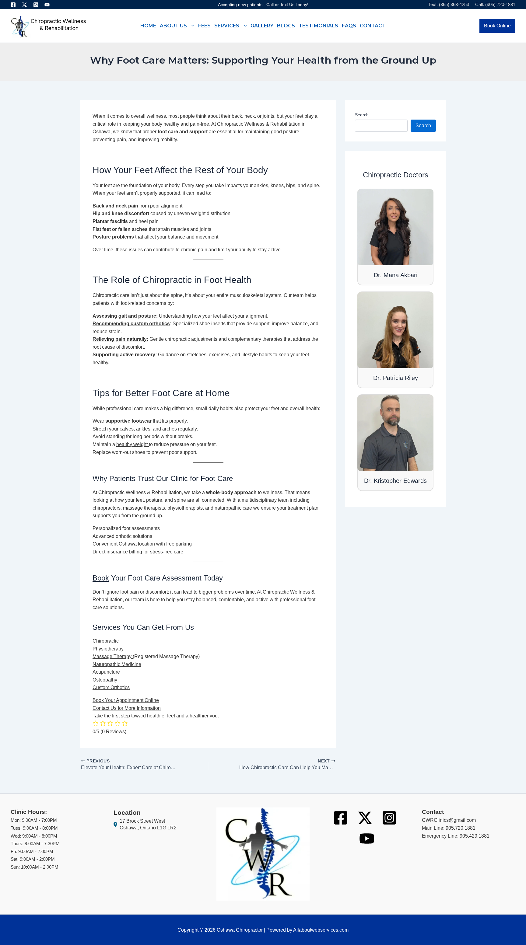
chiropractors (107, 508)
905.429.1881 (474, 836)
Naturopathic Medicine (117, 664)
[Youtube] (47, 4)
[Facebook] (13, 4)
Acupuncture (106, 672)
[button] (191, 25)
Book (101, 578)
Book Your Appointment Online (126, 700)
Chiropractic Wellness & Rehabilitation (258, 124)
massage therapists (144, 508)
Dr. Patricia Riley (395, 378)
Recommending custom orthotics (131, 323)
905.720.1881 (460, 828)
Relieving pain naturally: (120, 339)
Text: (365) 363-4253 (448, 4)
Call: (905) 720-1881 (495, 4)
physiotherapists (185, 508)
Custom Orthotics (111, 687)
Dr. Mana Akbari (395, 275)
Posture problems (113, 236)
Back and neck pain (115, 205)
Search (362, 114)
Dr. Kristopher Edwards (395, 480)
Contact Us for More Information (127, 708)
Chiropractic (106, 640)
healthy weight (132, 444)
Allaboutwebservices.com (321, 930)
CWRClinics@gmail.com (449, 820)
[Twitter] (24, 4)
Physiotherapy (108, 648)
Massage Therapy (113, 656)
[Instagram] (35, 4)
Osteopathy (105, 679)
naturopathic (229, 508)
